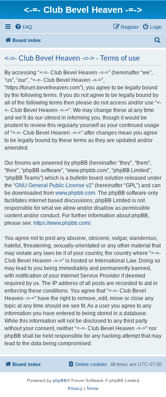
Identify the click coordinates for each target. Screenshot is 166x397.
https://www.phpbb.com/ (62, 223)
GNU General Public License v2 (53, 185)
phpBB (60, 380)
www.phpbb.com (75, 193)
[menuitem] (23, 27)
